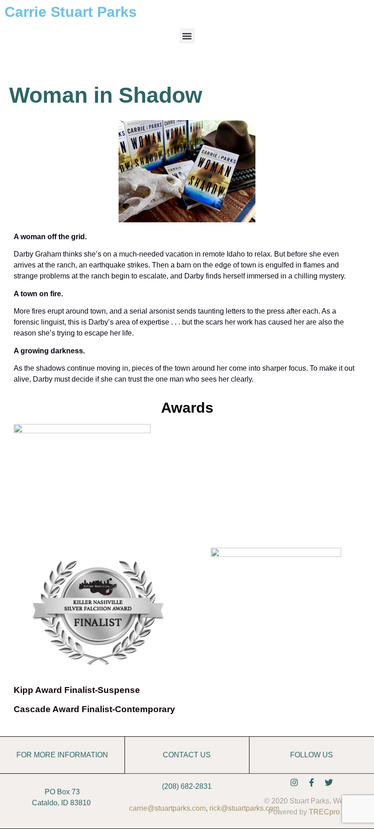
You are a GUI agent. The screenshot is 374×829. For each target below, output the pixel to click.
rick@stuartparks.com (244, 808)
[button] (187, 35)
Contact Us (187, 754)
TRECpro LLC (332, 812)
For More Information (62, 754)
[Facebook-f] (311, 782)
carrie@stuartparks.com (167, 808)
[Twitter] (329, 782)
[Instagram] (294, 782)
